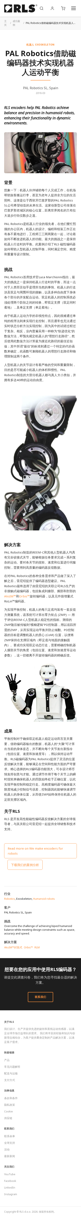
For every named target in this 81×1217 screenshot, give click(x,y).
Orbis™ (24, 596)
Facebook (10, 1181)
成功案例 (16, 23)
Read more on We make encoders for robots (35, 850)
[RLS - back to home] (20, 8)
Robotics (9, 899)
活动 (7, 1149)
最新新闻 (9, 1156)
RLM (37, 947)
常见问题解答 (12, 1067)
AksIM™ (10, 596)
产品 (7, 1060)
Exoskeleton (44, 44)
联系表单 (9, 1136)
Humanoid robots (44, 899)
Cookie (8, 1111)
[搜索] (41, 8)
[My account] (52, 8)
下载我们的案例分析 (25, 865)
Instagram (10, 1194)
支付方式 (9, 1080)
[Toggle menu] (73, 8)
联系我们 (40, 997)
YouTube (9, 1174)
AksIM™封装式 (13, 947)
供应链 (8, 1118)
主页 (5, 23)
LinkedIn (9, 1187)
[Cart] (63, 8)
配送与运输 (11, 1073)
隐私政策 (9, 1105)
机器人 (30, 44)
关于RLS (9, 1022)
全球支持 (9, 1143)
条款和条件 (11, 1098)
